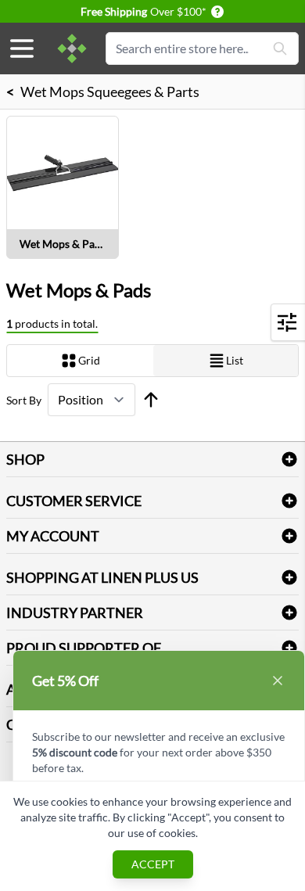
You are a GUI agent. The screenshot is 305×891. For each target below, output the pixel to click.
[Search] (280, 48)
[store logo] (72, 48)
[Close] (277, 680)
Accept (152, 864)
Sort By (23, 400)
